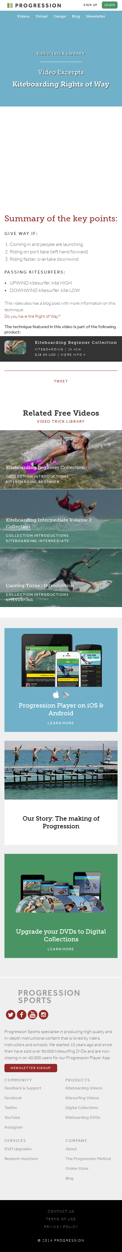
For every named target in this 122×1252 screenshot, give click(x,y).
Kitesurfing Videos (82, 1097)
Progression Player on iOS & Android (61, 709)
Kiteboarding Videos (83, 1088)
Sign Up (91, 5)
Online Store (77, 1168)
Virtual (42, 16)
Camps (60, 16)
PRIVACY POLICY (61, 1226)
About (71, 1148)
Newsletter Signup (31, 1068)
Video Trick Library (61, 421)
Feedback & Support (22, 1088)
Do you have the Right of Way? (32, 316)
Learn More (61, 723)
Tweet (61, 381)
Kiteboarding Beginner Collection (45, 467)
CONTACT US (61, 1211)
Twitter (10, 1107)
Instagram (13, 1127)
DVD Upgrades (18, 1148)
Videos (23, 16)
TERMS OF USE (61, 1219)
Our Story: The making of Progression (61, 822)
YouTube (12, 1117)
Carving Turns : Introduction (40, 585)
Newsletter (95, 16)
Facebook (13, 1097)
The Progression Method (88, 1158)
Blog (76, 16)
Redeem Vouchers (21, 1158)
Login (110, 5)
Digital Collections (81, 1107)
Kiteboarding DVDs (82, 1117)
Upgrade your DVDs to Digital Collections (61, 935)
